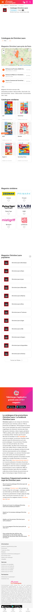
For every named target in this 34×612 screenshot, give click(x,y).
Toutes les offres (5, 550)
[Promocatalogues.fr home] (10, 2)
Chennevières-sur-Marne (7, 91)
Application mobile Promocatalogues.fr (10, 553)
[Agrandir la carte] (29, 50)
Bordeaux (25, 497)
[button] (17, 51)
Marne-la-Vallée (17, 91)
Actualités (3, 559)
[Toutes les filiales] (30, 256)
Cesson (12, 93)
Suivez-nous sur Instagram (7, 568)
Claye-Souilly (24, 91)
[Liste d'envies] (27, 2)
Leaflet (20, 65)
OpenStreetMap (27, 65)
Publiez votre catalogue (6, 557)
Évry (29, 91)
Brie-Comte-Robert (5, 93)
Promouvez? (4, 548)
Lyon (8, 499)
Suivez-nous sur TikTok (7, 571)
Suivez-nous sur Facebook (7, 566)
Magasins (6, 5)
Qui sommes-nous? (6, 555)
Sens (2, 95)
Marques (3, 552)
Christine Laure (13, 5)
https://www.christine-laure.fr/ (20, 460)
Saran (5, 95)
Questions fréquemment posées (9, 546)
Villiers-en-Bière (18, 93)
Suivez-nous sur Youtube (7, 569)
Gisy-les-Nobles (27, 93)
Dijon (4, 499)
